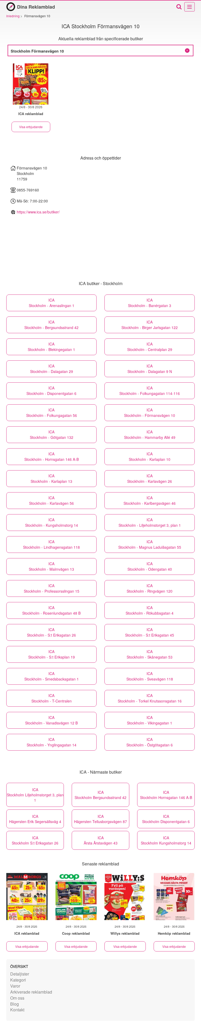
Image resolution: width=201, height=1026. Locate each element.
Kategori (18, 980)
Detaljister (19, 974)
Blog (14, 1004)
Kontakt (17, 1010)
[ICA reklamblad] (27, 896)
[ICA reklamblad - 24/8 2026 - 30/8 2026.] (31, 83)
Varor (15, 986)
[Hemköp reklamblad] (174, 896)
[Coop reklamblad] (76, 896)
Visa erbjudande (31, 126)
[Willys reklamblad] (125, 896)
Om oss (17, 998)
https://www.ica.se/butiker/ (38, 211)
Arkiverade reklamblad (31, 992)
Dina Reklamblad (36, 6)
